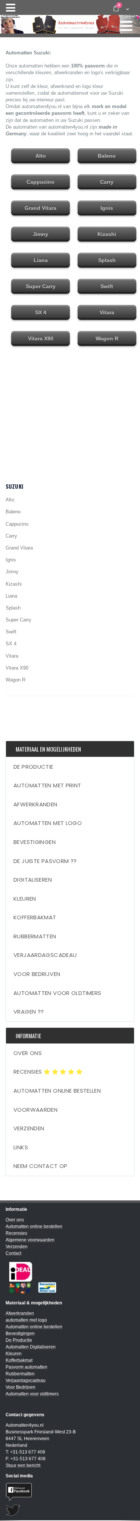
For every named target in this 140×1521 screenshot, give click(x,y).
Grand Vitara (19, 548)
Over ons (27, 1053)
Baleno (13, 511)
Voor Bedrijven (36, 974)
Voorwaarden (35, 1110)
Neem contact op (40, 1166)
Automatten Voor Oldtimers (57, 993)
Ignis (11, 560)
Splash (13, 608)
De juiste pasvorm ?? (45, 861)
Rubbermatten (34, 936)
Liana (11, 596)
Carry (11, 536)
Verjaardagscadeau (45, 955)
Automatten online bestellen (57, 1091)
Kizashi (14, 584)
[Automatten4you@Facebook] (70, 1491)
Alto (10, 500)
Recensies (28, 1072)
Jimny (12, 571)
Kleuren (24, 899)
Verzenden (28, 1128)
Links (20, 1147)
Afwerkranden (35, 804)
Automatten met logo (47, 823)
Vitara (12, 656)
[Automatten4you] (70, 22)
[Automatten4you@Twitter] (70, 1510)
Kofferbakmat (34, 917)
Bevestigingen (34, 842)
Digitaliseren (32, 880)
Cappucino (17, 524)
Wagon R (15, 680)
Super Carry (18, 620)
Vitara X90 (17, 668)
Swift (11, 631)
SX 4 (11, 643)
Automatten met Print (47, 785)
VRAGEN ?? (28, 1011)
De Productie (33, 767)
